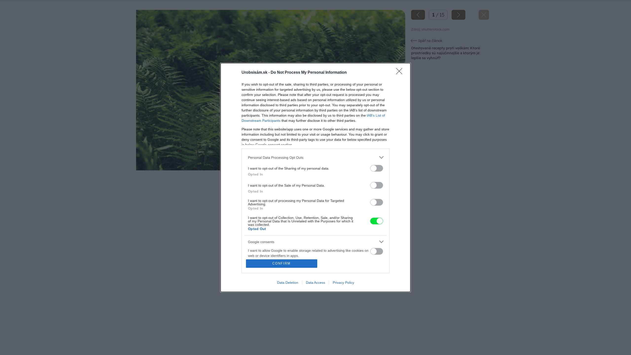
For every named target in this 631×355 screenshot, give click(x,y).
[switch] (376, 168)
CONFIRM (281, 263)
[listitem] (315, 157)
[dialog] (315, 177)
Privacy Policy (343, 282)
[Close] (400, 72)
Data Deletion (287, 282)
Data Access (315, 282)
